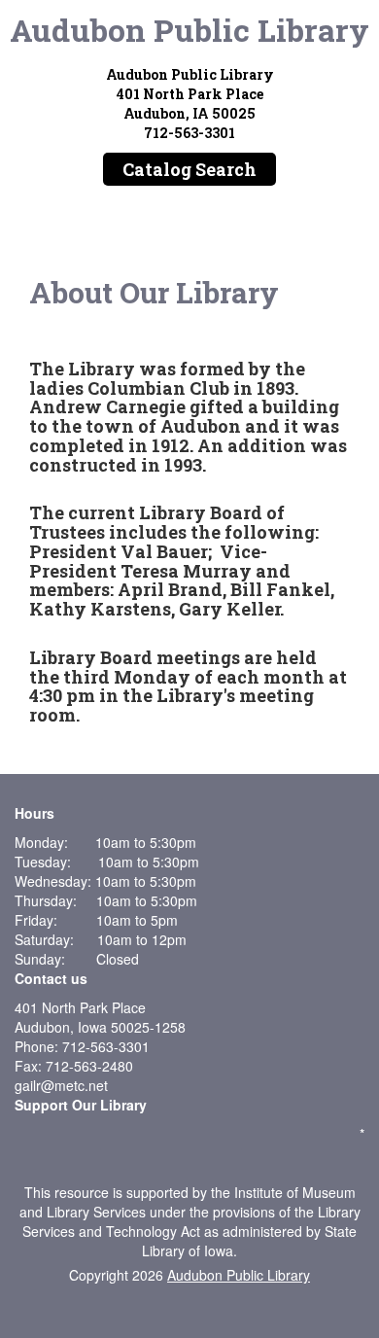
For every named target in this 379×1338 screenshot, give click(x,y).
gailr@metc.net (61, 1085)
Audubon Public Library (189, 30)
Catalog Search (189, 169)
